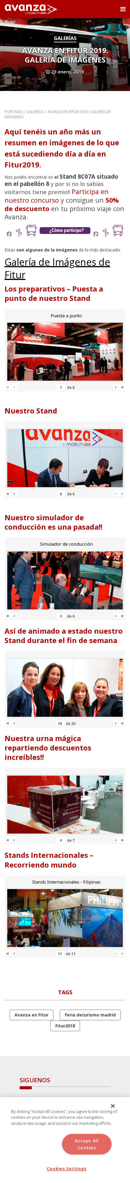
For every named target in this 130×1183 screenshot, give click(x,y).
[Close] (113, 1106)
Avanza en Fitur (31, 1015)
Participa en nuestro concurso (57, 195)
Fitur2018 (65, 1026)
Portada (13, 111)
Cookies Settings (66, 1168)
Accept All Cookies (87, 1144)
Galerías (65, 38)
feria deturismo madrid (90, 1015)
